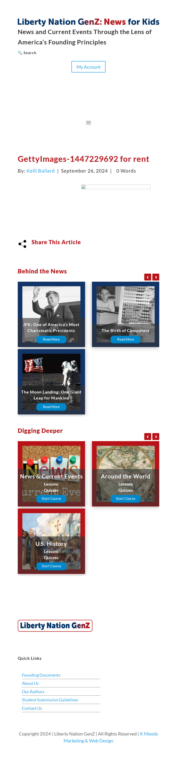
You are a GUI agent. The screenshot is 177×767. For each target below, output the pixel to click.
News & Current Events (51, 476)
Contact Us (32, 708)
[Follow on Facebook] (21, 76)
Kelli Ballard (41, 171)
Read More (51, 339)
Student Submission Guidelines (50, 699)
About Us (30, 683)
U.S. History (51, 543)
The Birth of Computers (126, 330)
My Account (88, 66)
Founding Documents (41, 674)
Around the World (125, 476)
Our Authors (33, 691)
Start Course (51, 498)
